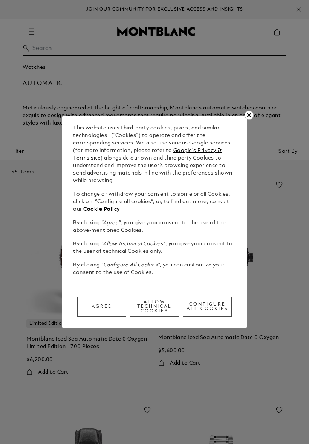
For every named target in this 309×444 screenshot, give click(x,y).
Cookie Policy (101, 209)
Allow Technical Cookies (154, 306)
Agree (102, 306)
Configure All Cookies (207, 306)
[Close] (249, 115)
